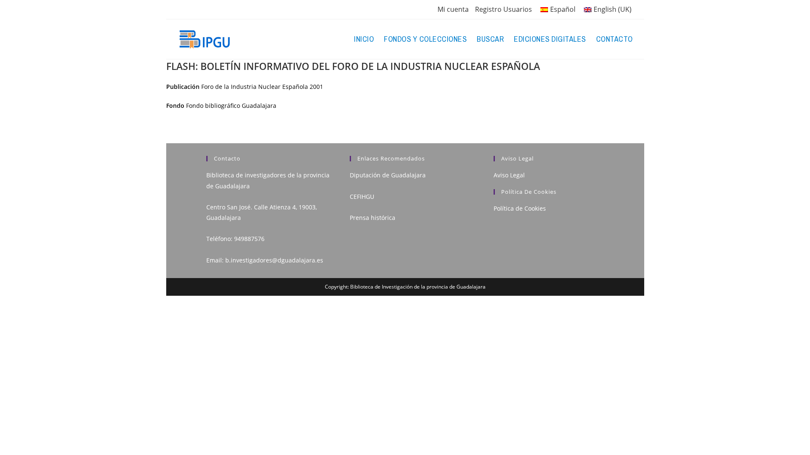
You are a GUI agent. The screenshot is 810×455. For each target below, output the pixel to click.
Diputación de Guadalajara (388, 175)
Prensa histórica (372, 218)
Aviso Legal (509, 175)
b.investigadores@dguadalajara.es (274, 260)
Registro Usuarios (503, 9)
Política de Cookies (520, 208)
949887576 (249, 239)
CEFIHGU (362, 197)
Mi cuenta (453, 9)
